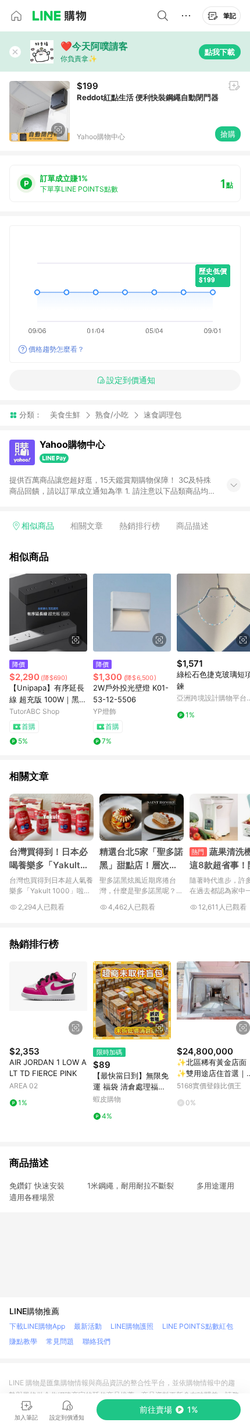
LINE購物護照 (131, 1326)
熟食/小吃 (111, 414)
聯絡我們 (96, 1341)
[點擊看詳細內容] (48, 613)
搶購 (227, 134)
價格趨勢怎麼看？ (56, 349)
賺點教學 (23, 1341)
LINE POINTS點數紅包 (197, 1326)
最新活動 (88, 1326)
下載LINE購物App (37, 1326)
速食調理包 (162, 415)
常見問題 (60, 1341)
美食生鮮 (65, 414)
